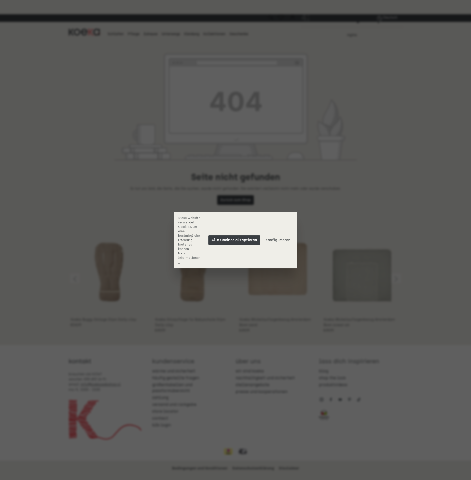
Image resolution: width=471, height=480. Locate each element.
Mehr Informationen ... (189, 258)
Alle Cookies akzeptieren (234, 240)
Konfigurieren (277, 240)
